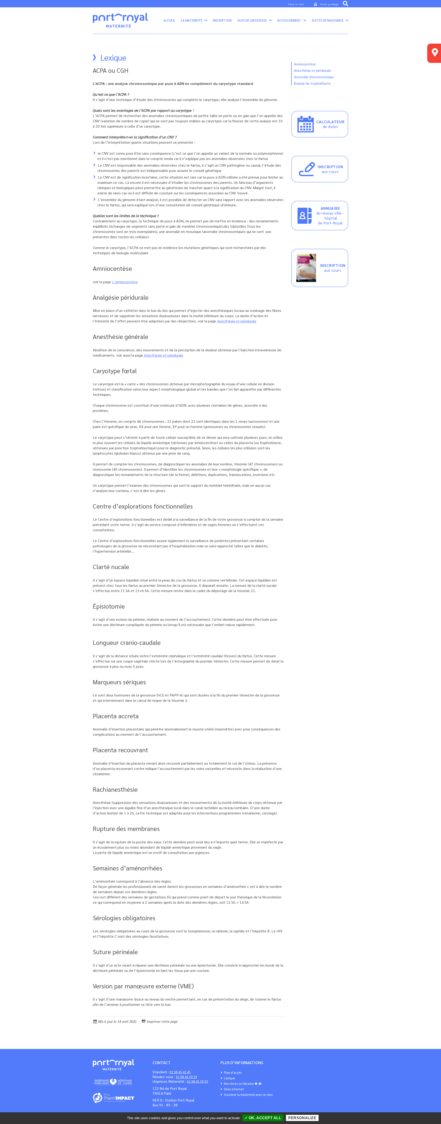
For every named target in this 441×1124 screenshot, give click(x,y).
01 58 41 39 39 (186, 1077)
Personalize (302, 1118)
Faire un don (296, 4)
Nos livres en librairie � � (243, 1083)
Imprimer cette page (162, 1021)
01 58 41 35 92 (197, 1081)
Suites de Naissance (328, 20)
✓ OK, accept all (263, 1118)
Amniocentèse (305, 64)
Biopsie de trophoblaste (312, 83)
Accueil (169, 20)
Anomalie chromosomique (314, 77)
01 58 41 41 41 (180, 1072)
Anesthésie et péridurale (236, 321)
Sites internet (234, 1089)
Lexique (229, 1078)
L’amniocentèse (125, 281)
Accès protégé (329, 4)
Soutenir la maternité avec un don (248, 1094)
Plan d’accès (233, 1072)
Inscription (222, 20)
